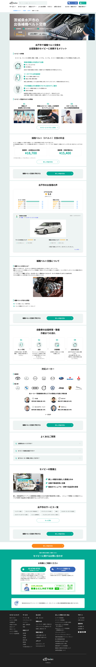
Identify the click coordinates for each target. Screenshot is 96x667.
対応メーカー (13, 629)
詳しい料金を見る (48, 162)
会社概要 (80, 626)
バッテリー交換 (18, 511)
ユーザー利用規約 (59, 618)
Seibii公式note (39, 646)
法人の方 (67, 6)
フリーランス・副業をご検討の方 (44, 624)
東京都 (24, 633)
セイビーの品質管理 (14, 633)
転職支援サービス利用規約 (61, 645)
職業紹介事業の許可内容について (63, 648)
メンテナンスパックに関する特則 (63, 622)
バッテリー (25, 622)
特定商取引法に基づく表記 (61, 641)
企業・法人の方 (39, 618)
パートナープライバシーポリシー (63, 634)
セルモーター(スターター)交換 (21, 514)
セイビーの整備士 (14, 631)
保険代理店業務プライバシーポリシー (64, 636)
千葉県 (24, 635)
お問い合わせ (57, 6)
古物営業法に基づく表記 (61, 643)
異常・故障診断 (26, 624)
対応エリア (12, 626)
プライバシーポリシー (60, 632)
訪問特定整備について (60, 650)
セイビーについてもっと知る (48, 127)
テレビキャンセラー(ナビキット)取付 (50, 514)
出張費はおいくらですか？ (24, 443)
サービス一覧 (26, 618)
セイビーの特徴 (13, 620)
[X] (81, 632)
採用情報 (80, 628)
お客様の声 (12, 622)
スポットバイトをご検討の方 (43, 626)
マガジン (49, 6)
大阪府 (24, 644)
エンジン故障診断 (35, 514)
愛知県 (24, 642)
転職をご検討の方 (40, 628)
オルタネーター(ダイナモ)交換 (32, 217)
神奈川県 (25, 640)
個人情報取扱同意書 (60, 639)
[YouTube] (85, 632)
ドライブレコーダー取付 (46, 511)
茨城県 (22, 217)
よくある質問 (42, 6)
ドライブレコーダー (27, 620)
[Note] (79, 632)
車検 (56, 511)
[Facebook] (83, 632)
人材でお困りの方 (40, 635)
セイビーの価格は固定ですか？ (25, 451)
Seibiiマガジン (39, 644)
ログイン (83, 3)
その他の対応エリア (27, 646)
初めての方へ (13, 618)
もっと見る (77, 249)
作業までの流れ (13, 624)
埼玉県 (24, 637)
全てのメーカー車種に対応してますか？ (28, 458)
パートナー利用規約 (60, 620)
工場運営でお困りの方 (41, 637)
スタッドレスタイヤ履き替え (31, 511)
